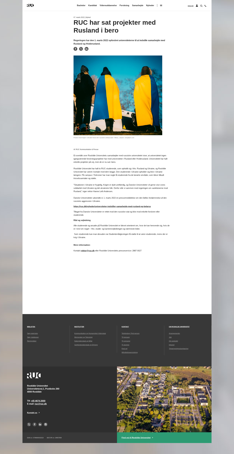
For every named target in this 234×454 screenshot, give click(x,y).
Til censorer (126, 341)
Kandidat (92, 5)
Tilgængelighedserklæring (178, 349)
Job (170, 337)
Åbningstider (31, 341)
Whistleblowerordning (130, 352)
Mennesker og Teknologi (83, 337)
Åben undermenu (161, 5)
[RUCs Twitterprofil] (29, 424)
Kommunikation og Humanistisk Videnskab (90, 333)
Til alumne (125, 345)
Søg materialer (32, 333)
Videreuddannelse (108, 5)
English (191, 6)
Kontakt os (32, 413)
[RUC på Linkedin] (40, 424)
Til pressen (126, 337)
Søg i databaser (33, 337)
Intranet (171, 345)
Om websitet (173, 341)
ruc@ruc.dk (41, 404)
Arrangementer (174, 333)
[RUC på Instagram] (46, 424)
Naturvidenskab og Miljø (83, 341)
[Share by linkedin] (86, 49)
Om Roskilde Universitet (179, 327)
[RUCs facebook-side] (34, 424)
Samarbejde (137, 5)
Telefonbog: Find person (130, 333)
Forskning (124, 5)
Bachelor (81, 5)
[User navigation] (197, 5)
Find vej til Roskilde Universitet (136, 437)
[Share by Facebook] (75, 49)
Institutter (79, 327)
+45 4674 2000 (38, 401)
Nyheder (150, 5)
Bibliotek (31, 327)
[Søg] (201, 5)
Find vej (124, 349)
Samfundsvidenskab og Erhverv (86, 345)
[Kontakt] (205, 6)
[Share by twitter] (81, 49)
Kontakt (125, 327)
